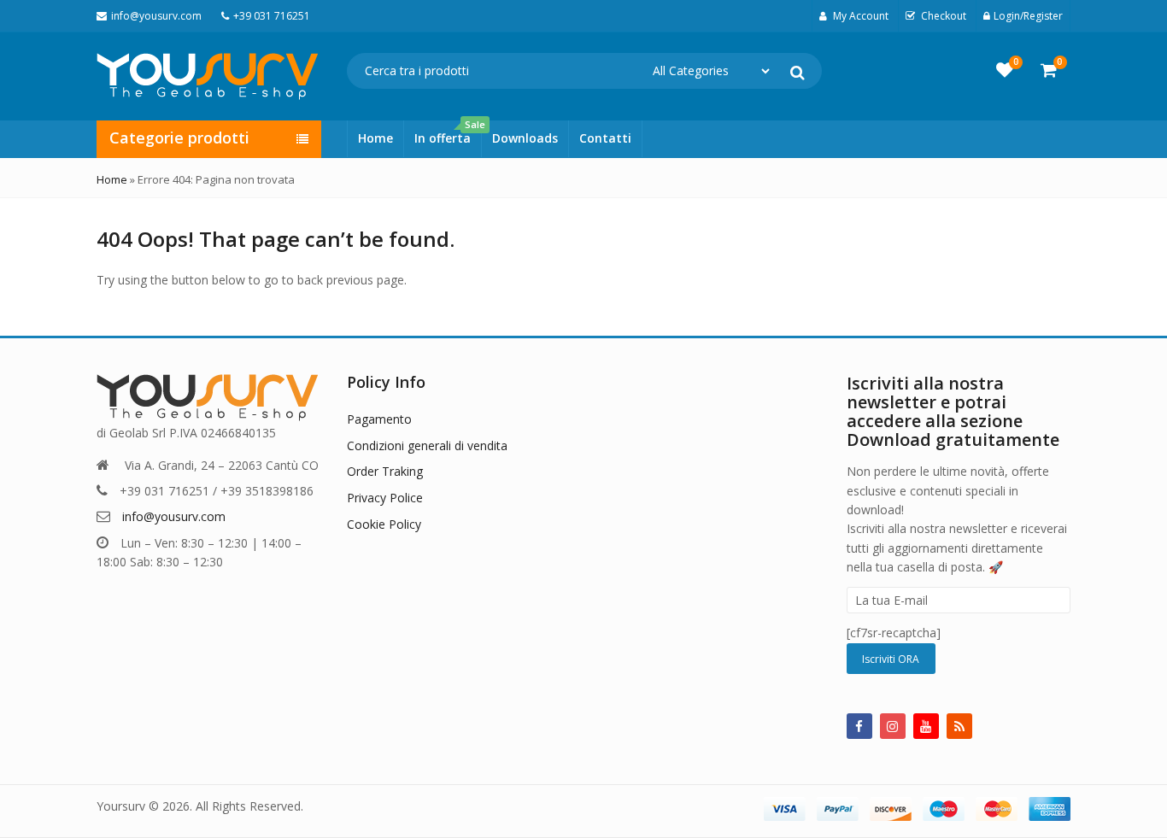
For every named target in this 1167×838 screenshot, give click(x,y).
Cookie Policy (384, 524)
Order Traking (385, 471)
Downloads (525, 138)
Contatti (605, 138)
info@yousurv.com (174, 516)
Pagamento (379, 419)
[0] (1004, 70)
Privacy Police (385, 497)
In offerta (447, 133)
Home (375, 138)
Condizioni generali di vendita (427, 445)
